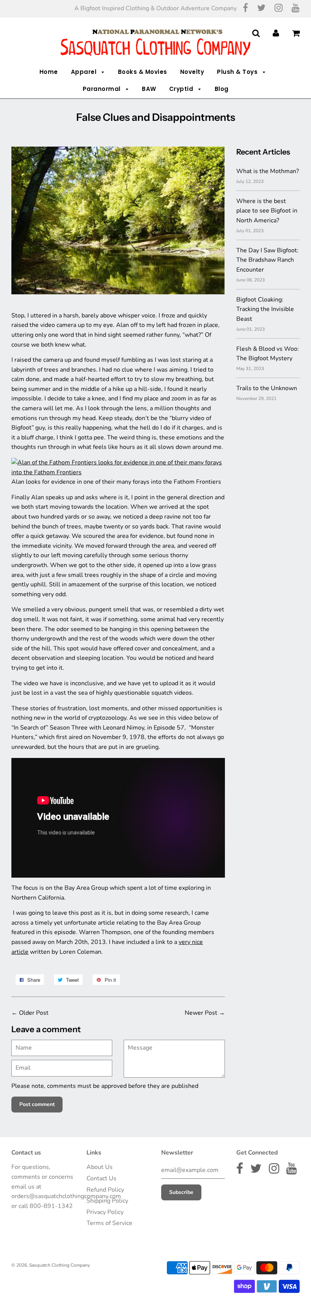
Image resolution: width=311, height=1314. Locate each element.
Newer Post (201, 1013)
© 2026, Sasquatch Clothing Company (50, 1265)
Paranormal (103, 89)
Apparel (84, 72)
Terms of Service (109, 1223)
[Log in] (276, 33)
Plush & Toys (238, 72)
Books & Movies (142, 72)
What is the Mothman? (267, 171)
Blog (222, 89)
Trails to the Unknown (266, 388)
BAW (149, 89)
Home (48, 72)
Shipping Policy (107, 1201)
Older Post (34, 1013)
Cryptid (182, 89)
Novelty (192, 72)
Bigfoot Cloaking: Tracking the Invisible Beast (265, 309)
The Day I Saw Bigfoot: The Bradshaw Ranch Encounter (267, 260)
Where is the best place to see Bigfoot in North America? (266, 211)
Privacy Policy (105, 1212)
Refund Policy (105, 1190)
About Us (99, 1167)
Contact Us (101, 1178)
